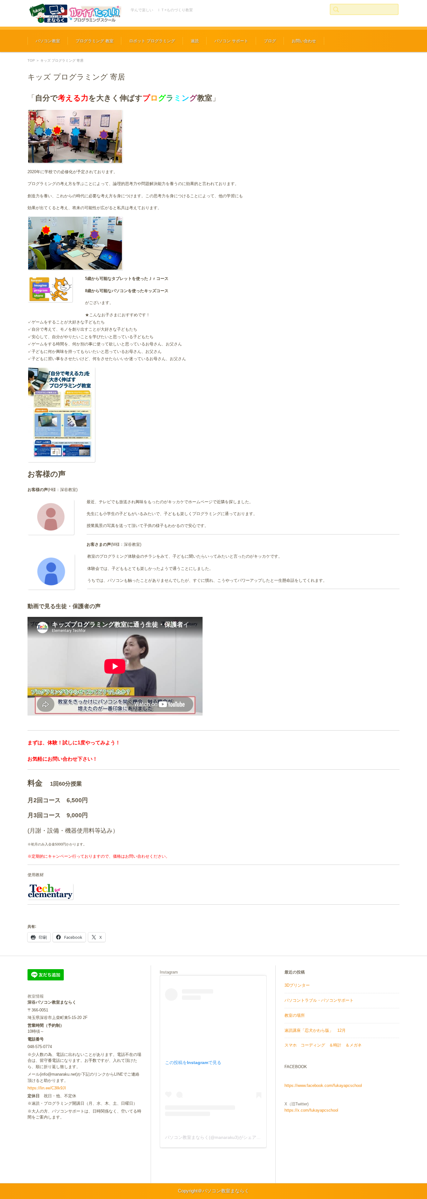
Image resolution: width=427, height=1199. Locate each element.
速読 (195, 41)
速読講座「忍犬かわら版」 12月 (315, 1030)
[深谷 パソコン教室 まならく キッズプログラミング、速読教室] (74, 13)
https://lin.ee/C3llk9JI (47, 1088)
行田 (32, 914)
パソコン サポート (231, 41)
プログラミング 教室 (94, 41)
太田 (73, 914)
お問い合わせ (304, 41)
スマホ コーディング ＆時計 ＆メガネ (323, 1045)
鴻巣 (41, 914)
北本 (82, 914)
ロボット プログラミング (152, 41)
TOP (31, 60)
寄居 (92, 914)
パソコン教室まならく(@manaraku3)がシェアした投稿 (219, 1137)
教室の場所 (294, 1015)
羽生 (50, 914)
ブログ (270, 41)
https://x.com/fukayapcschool (311, 1110)
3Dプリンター (297, 985)
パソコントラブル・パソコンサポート (319, 1000)
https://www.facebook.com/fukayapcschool (323, 1085)
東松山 (62, 914)
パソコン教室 (48, 41)
